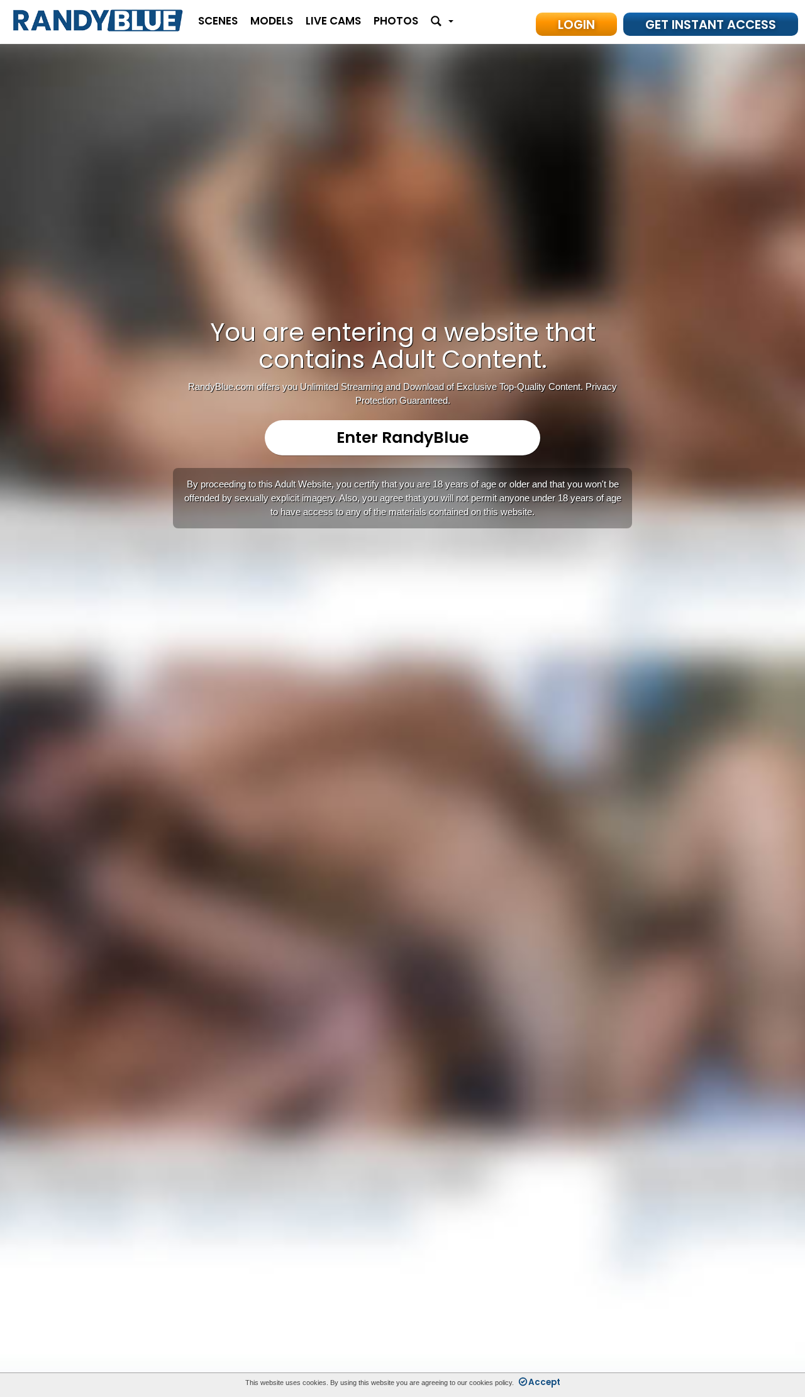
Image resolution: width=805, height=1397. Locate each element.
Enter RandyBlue (402, 437)
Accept (544, 1382)
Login (576, 24)
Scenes (218, 20)
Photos (396, 20)
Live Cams (333, 20)
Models (271, 20)
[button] (442, 21)
